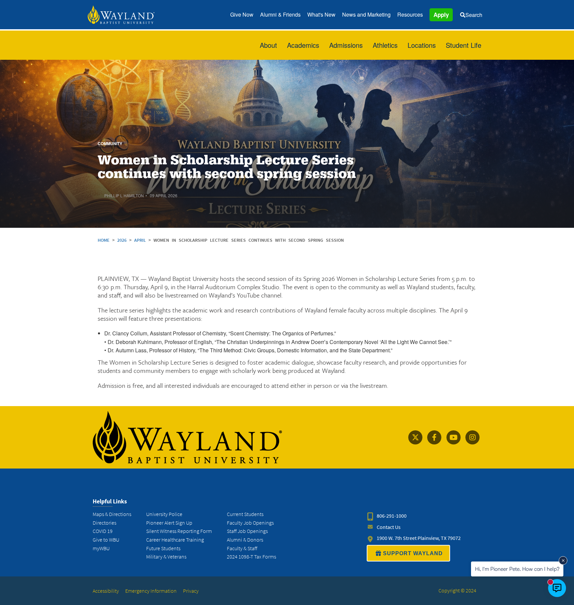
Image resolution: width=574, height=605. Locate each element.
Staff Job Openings (247, 531)
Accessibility (106, 590)
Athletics (385, 45)
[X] (415, 437)
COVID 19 (103, 531)
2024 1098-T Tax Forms (251, 556)
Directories (104, 522)
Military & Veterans (166, 556)
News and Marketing (366, 14)
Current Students (245, 514)
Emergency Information (151, 590)
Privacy (191, 590)
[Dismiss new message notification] (563, 560)
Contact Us (389, 527)
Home (104, 240)
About (268, 45)
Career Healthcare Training (175, 539)
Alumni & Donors (245, 539)
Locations (422, 45)
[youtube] (453, 437)
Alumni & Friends (280, 14)
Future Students (163, 548)
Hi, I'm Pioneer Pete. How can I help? (517, 568)
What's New (321, 14)
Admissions (346, 45)
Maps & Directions (112, 514)
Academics (303, 45)
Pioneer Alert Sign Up (169, 522)
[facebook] (434, 437)
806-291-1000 (392, 515)
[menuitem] (242, 14)
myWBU (101, 548)
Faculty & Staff (242, 548)
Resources (410, 14)
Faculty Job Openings (250, 522)
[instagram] (472, 437)
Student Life (463, 45)
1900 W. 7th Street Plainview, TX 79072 (419, 538)
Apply (441, 15)
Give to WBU (106, 539)
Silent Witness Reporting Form (179, 531)
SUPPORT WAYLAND (413, 553)
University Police (164, 514)
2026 (123, 240)
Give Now (241, 14)
